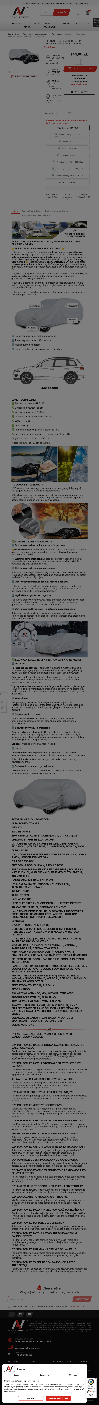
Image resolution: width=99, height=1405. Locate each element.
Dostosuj (30, 1398)
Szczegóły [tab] (44, 1375)
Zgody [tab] (16, 1375)
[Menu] (95, 1379)
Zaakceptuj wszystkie (58, 1398)
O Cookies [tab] (72, 1375)
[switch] (91, 1395)
